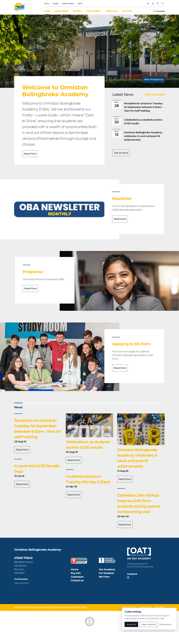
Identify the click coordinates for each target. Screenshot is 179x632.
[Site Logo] (20, 7)
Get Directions (21, 579)
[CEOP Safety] (79, 561)
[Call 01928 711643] (153, 3)
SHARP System (68, 3)
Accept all (131, 624)
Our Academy (61, 11)
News (46, 3)
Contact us (77, 580)
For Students (93, 11)
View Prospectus (153, 79)
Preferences (165, 624)
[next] (104, 71)
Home (47, 11)
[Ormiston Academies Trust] (139, 553)
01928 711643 (23, 558)
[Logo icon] (89, 621)
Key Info (77, 11)
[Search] (162, 3)
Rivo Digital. (82, 607)
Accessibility (159, 607)
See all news (121, 152)
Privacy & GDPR (129, 607)
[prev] (100, 71)
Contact (55, 3)
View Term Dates (154, 94)
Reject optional (149, 624)
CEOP (79, 3)
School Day (23, 70)
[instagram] (148, 3)
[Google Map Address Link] (157, 3)
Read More (30, 153)
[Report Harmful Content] (107, 560)
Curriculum (111, 11)
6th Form (127, 11)
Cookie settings (145, 607)
